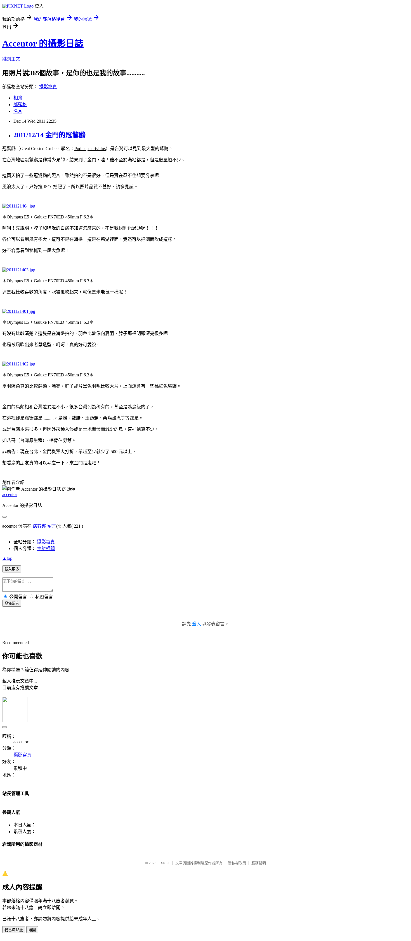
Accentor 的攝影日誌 (43, 43)
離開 (32, 930)
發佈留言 (11, 603)
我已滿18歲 (13, 930)
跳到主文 (11, 59)
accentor (9, 494)
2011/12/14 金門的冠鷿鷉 (49, 135)
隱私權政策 (237, 863)
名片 (17, 111)
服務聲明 (258, 863)
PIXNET (163, 863)
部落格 (20, 104)
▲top (7, 558)
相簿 (17, 98)
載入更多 (11, 569)
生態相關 (46, 548)
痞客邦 (39, 526)
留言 (51, 526)
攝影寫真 (48, 86)
